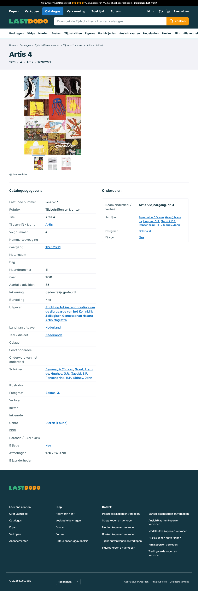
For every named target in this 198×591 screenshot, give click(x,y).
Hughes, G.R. (60, 373)
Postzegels (16, 33)
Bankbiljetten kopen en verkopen (168, 513)
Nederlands (53, 335)
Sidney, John (82, 378)
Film (177, 33)
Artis (29, 62)
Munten (43, 33)
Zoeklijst (97, 11)
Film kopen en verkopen (163, 544)
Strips (31, 33)
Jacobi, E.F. (79, 373)
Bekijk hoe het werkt (145, 3)
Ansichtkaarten (129, 33)
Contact (61, 527)
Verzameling (76, 11)
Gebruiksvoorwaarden (136, 581)
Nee (48, 445)
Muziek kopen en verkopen (164, 538)
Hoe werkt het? (65, 513)
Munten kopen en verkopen (118, 527)
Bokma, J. (52, 393)
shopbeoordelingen (121, 3)
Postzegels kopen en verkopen (121, 513)
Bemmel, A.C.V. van (59, 369)
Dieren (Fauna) (56, 423)
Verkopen (32, 11)
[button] (168, 11)
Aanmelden (181, 11)
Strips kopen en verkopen (117, 520)
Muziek (166, 33)
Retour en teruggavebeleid (72, 541)
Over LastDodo (18, 513)
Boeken (56, 33)
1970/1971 (44, 62)
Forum (116, 11)
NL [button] (149, 11)
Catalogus (53, 11)
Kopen (14, 11)
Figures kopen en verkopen (118, 547)
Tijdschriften (73, 33)
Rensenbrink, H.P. (58, 378)
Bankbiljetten (107, 33)
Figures (90, 33)
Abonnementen (18, 541)
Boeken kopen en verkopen (118, 534)
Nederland (53, 327)
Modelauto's (151, 33)
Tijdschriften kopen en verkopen (122, 541)
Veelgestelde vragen (68, 520)
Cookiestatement (179, 581)
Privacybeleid (159, 581)
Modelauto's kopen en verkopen (167, 531)
